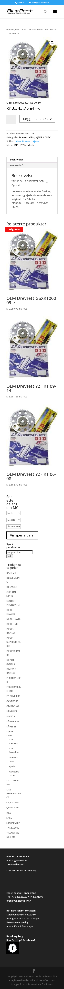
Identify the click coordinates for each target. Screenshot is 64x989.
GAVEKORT (12, 701)
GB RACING (12, 706)
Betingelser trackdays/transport (23, 918)
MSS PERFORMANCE (13, 793)
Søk (9, 556)
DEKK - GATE (13, 618)
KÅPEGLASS (12, 721)
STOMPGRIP (13, 822)
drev (18, 141)
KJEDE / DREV (19, 29)
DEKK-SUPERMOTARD (13, 642)
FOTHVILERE (13, 696)
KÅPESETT (12, 726)
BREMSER (11, 586)
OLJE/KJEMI (12, 802)
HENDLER (11, 711)
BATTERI (11, 572)
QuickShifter (12, 807)
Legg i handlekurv (37, 118)
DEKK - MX (12, 624)
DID (16, 145)
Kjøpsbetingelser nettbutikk (21, 914)
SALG (9, 817)
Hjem (9, 29)
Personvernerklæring (17, 922)
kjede (36, 141)
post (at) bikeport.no (25, 893)
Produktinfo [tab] (17, 165)
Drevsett (27, 141)
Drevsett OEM (35, 29)
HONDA (10, 716)
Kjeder (12, 766)
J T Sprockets (27, 145)
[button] (52, 43)
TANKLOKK (12, 827)
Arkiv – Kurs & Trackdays (19, 926)
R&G (8, 812)
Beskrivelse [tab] (16, 159)
